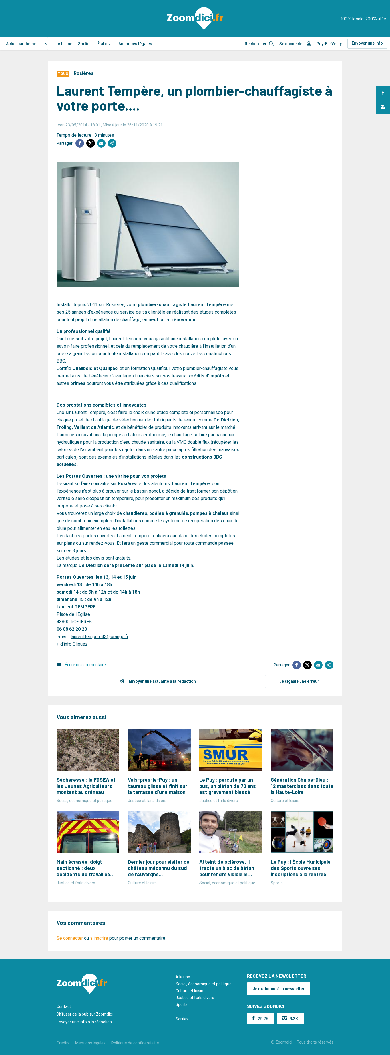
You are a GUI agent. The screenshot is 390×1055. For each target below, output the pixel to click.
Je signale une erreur (299, 681)
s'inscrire (99, 938)
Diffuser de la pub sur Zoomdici (85, 1014)
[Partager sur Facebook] (79, 143)
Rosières (83, 73)
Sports (182, 1004)
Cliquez (80, 644)
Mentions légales (90, 1043)
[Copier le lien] (112, 143)
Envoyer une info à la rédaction (84, 1022)
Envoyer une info (367, 43)
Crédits (63, 1043)
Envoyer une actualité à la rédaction (162, 681)
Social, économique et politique (204, 984)
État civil (105, 43)
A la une (183, 977)
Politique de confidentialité (135, 1043)
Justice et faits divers (195, 997)
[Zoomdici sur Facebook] (383, 93)
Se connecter (291, 43)
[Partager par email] (101, 143)
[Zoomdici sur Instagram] (383, 107)
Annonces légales (135, 43)
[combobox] (27, 43)
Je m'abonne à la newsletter (279, 988)
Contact (64, 1006)
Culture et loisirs (190, 990)
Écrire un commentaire (85, 664)
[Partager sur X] (90, 143)
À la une (65, 43)
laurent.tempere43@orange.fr (99, 636)
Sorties (85, 43)
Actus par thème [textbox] (21, 43)
